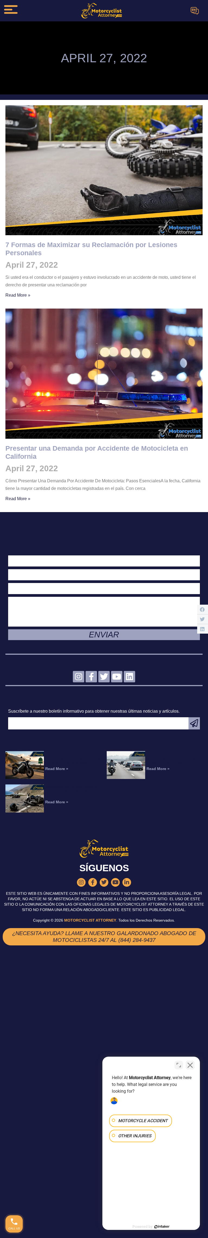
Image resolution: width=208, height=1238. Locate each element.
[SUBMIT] (194, 723)
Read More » (17, 295)
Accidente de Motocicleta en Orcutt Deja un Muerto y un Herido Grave (72, 791)
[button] (202, 609)
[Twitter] (104, 676)
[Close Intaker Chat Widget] (190, 1065)
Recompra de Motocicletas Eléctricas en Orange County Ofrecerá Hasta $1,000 (72, 758)
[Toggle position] (178, 1065)
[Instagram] (78, 676)
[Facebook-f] (91, 676)
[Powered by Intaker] (162, 1226)
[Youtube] (116, 676)
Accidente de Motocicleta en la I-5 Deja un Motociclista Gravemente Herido (173, 758)
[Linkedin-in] (126, 882)
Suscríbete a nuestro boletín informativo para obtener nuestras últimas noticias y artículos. (94, 711)
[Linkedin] (129, 676)
